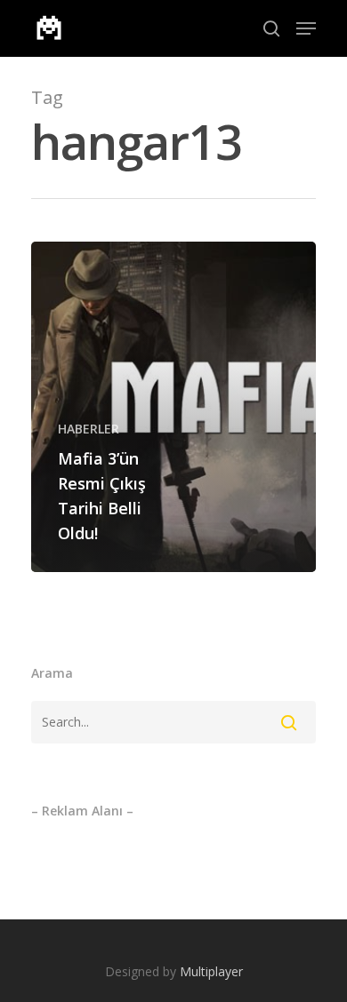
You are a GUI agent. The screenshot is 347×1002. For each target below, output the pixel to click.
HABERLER (88, 428)
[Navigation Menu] (306, 28)
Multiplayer (211, 971)
